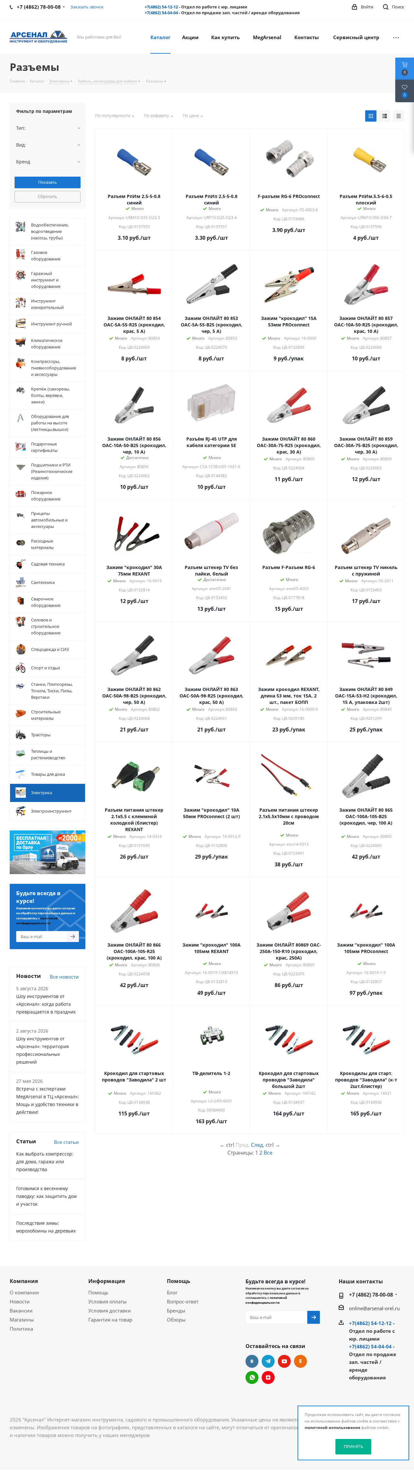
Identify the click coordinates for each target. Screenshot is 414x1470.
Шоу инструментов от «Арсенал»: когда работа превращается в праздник (46, 1004)
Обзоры (176, 1319)
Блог (172, 1292)
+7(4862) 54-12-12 (161, 7)
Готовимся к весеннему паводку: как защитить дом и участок (46, 1196)
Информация (106, 1281)
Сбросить (47, 196)
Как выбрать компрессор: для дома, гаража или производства (44, 1161)
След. (257, 1144)
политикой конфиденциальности (266, 1300)
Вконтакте (251, 1361)
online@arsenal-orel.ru (374, 1308)
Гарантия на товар (110, 1319)
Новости (20, 1301)
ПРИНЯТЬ (353, 1446)
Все (268, 1152)
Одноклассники (300, 1361)
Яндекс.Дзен (268, 1377)
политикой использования (332, 1427)
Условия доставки (109, 1310)
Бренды (176, 1310)
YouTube (284, 1361)
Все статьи (66, 1142)
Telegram (268, 1361)
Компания (24, 1281)
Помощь (98, 1292)
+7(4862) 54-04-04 (161, 13)
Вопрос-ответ (183, 1301)
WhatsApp (251, 1377)
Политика (21, 1328)
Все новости (64, 976)
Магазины (22, 1319)
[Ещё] (396, 37)
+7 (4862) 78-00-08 (371, 1295)
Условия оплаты (107, 1301)
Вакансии (21, 1310)
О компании (24, 1292)
